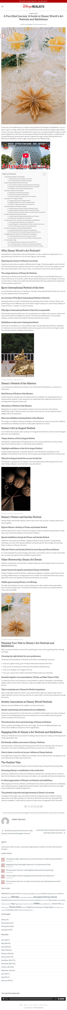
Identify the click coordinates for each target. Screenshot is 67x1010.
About (25, 1005)
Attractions (44, 893)
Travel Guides (57, 907)
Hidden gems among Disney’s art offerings (20, 218)
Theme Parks (15, 907)
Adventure (5, 893)
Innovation (8, 904)
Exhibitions (46, 813)
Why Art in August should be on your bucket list (22, 204)
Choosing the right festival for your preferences (22, 222)
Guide (59, 900)
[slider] (62, 998)
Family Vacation (53, 813)
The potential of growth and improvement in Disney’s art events (26, 246)
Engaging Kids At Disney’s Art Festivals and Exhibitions (21, 234)
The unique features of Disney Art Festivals (20, 180)
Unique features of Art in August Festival (20, 200)
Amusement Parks (14, 893)
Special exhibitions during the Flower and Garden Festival (24, 210)
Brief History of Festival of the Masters (19, 192)
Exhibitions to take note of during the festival (21, 188)
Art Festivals (32, 813)
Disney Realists (42, 24)
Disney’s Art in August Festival (14, 198)
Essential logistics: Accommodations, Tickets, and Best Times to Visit (27, 224)
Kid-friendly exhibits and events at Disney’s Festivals (23, 236)
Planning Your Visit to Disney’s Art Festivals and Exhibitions (22, 220)
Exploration (38, 900)
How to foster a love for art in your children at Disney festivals (25, 238)
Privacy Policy (43, 1005)
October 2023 (5, 967)
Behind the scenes (53, 893)
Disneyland (5, 930)
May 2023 (4, 977)
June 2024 (4, 940)
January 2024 (5, 957)
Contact (35, 1005)
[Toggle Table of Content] (43, 174)
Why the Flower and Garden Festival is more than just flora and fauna (27, 212)
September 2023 (6, 970)
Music (31, 904)
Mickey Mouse (26, 904)
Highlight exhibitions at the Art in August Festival (22, 202)
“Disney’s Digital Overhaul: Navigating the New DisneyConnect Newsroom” (30, 876)
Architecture (38, 893)
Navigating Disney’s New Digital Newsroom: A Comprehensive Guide (28, 864)
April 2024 (4, 947)
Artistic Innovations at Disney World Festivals (18, 228)
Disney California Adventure (26, 897)
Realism (46, 904)
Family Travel (45, 900)
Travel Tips (9, 910)
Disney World (33, 13)
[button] (2, 6)
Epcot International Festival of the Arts (16, 183)
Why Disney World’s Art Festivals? (15, 177)
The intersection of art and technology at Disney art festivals (25, 232)
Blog (30, 1005)
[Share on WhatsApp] (25, 806)
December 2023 (6, 960)
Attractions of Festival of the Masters (19, 194)
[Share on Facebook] (28, 806)
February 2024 (6, 953)
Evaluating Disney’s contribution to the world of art (23, 242)
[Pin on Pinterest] (38, 806)
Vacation (15, 910)
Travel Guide (61, 813)
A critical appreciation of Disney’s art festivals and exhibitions (25, 244)
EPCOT (27, 900)
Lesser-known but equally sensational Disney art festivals (24, 216)
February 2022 (6, 980)
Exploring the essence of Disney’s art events (21, 179)
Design (9, 897)
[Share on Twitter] (31, 806)
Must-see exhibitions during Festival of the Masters (23, 196)
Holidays (3, 904)
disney (15, 897)
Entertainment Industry (18, 900)
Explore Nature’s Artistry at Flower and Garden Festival (24, 208)
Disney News (5, 923)
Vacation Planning (22, 910)
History (63, 900)
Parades (42, 904)
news (37, 903)
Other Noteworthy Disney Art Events (15, 214)
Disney (3, 920)
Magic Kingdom (19, 904)
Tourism (24, 907)
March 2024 (5, 950)
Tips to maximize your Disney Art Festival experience (23, 226)
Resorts (50, 904)
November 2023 (6, 964)
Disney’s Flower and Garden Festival (15, 206)
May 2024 (4, 943)
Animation (32, 893)
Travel (28, 907)
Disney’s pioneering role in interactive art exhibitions (23, 230)
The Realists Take (11, 240)
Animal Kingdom (24, 893)
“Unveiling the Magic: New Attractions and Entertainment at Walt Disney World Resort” (34, 859)
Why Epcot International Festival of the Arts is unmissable (24, 186)
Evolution (31, 900)
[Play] (4, 999)
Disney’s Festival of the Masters (14, 190)
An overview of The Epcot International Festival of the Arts (25, 185)
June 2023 (4, 974)
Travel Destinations (37, 907)
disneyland (38, 896)
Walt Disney (30, 910)
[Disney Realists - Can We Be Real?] (33, 6)
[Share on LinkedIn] (41, 806)
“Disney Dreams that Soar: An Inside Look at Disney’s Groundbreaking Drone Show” (33, 881)
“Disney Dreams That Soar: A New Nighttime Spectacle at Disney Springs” (30, 870)
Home (20, 1005)
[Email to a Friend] (35, 806)
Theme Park (56, 904)
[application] (33, 999)
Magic (13, 904)
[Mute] (59, 999)
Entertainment (6, 900)
